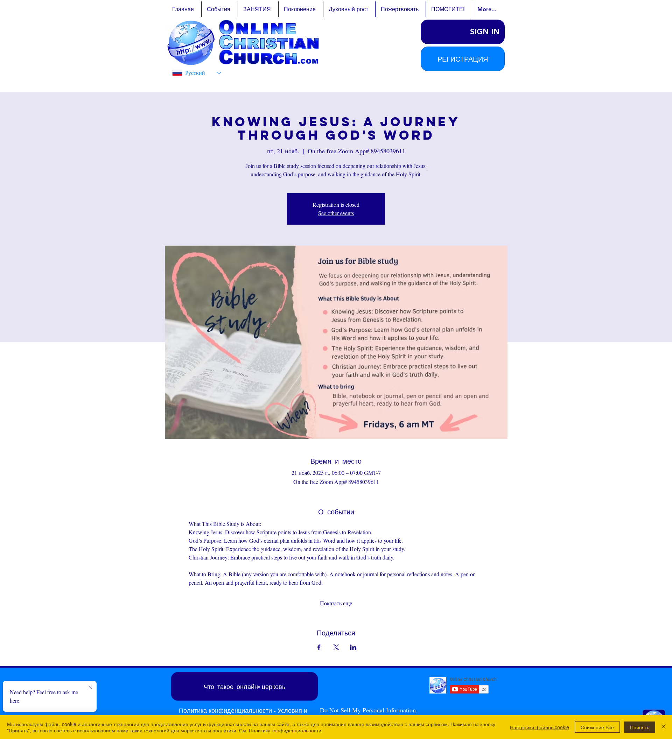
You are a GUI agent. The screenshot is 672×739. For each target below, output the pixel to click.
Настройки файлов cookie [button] (539, 727)
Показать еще (336, 603)
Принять (639, 727)
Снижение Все (597, 727)
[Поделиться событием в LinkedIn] (353, 647)
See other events (336, 213)
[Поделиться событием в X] (336, 647)
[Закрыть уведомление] (90, 687)
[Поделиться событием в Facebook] (319, 647)
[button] (463, 59)
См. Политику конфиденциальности (280, 730)
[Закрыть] (663, 727)
